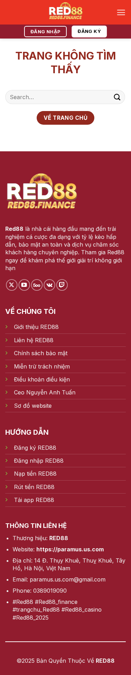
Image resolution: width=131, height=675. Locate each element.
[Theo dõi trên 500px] (37, 285)
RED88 (58, 538)
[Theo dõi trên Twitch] (62, 285)
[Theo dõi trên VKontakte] (49, 285)
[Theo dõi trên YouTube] (24, 285)
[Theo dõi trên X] (11, 285)
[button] (121, 12)
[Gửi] (117, 97)
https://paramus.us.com (70, 549)
